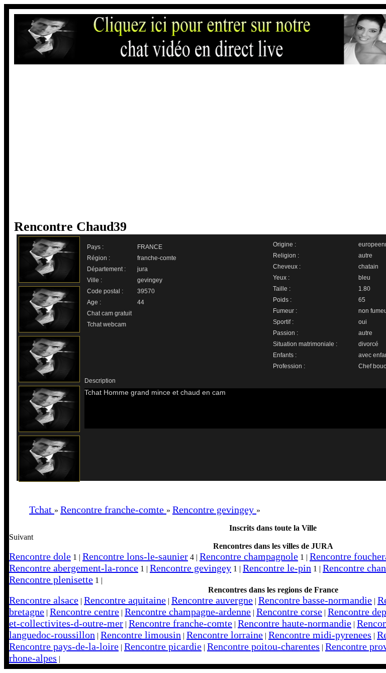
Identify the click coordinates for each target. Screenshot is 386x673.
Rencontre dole (40, 556)
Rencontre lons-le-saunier (135, 556)
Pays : (95, 246)
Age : (94, 302)
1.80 (364, 288)
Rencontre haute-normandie (294, 623)
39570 (146, 291)
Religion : (286, 255)
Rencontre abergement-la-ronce (73, 567)
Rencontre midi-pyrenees (319, 634)
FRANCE (149, 246)
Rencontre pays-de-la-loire (64, 646)
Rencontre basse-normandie (315, 600)
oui (362, 321)
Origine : (284, 244)
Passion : (285, 333)
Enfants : (285, 355)
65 (361, 299)
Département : (106, 269)
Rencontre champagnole (249, 556)
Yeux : (281, 277)
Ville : (94, 280)
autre (365, 255)
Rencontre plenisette (51, 579)
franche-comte (156, 258)
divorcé (368, 344)
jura (142, 269)
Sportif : (283, 321)
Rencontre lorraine (224, 634)
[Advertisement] (202, 141)
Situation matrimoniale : (305, 344)
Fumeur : (285, 310)
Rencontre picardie (163, 646)
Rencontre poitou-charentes (263, 646)
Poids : (282, 299)
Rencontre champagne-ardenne (188, 611)
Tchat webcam (106, 324)
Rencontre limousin (141, 634)
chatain (368, 266)
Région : (98, 258)
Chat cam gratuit (109, 313)
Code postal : (105, 291)
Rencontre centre (84, 611)
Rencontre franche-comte (180, 623)
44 (140, 302)
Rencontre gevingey (190, 567)
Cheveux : (287, 266)
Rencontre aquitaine (125, 600)
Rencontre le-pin (277, 567)
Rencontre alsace (43, 600)
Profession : (289, 366)
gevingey (149, 280)
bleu (364, 277)
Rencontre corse (289, 611)
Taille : (282, 288)
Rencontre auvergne (212, 600)
